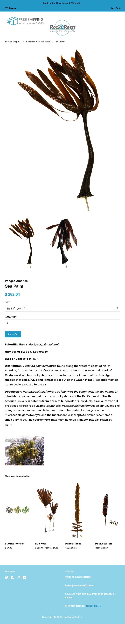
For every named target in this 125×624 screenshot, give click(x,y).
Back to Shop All (13, 41)
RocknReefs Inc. (73, 617)
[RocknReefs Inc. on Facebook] (12, 578)
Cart (117, 8)
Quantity (11, 316)
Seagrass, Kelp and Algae (38, 41)
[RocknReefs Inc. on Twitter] (6, 578)
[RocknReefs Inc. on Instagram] (18, 578)
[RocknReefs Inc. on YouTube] (24, 578)
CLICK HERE (93, 606)
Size (7, 302)
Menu (12, 8)
